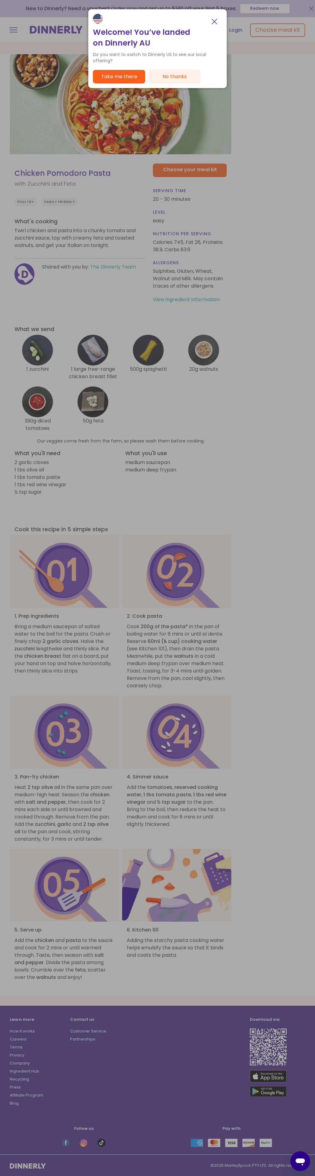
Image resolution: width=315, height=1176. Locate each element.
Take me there (119, 76)
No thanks (174, 76)
